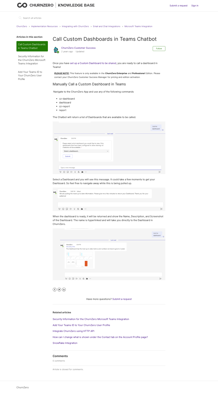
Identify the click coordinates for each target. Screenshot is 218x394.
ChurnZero (21, 26)
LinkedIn (64, 290)
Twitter (59, 290)
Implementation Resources (44, 26)
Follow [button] (159, 48)
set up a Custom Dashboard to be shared (93, 63)
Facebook (55, 290)
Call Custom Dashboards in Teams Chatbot (31, 46)
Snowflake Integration (65, 342)
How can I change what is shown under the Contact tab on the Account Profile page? (100, 337)
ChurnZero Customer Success (78, 47)
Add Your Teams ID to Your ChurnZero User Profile (30, 75)
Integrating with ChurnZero (75, 26)
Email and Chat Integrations (106, 26)
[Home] (56, 7)
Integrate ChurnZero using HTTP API (73, 331)
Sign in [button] (194, 5)
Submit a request (179, 5)
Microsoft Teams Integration (138, 26)
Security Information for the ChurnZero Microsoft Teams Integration (31, 60)
